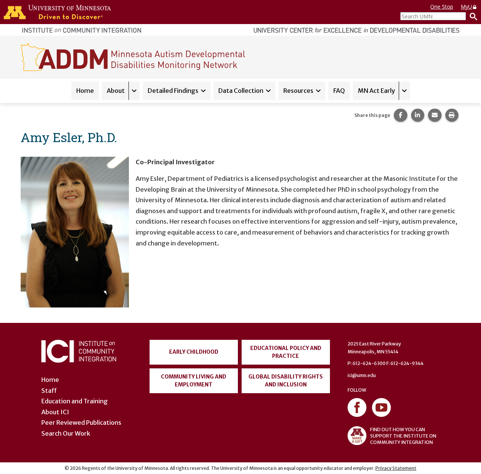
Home (85, 90)
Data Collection (240, 90)
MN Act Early (376, 90)
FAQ (339, 90)
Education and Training (74, 401)
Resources (298, 90)
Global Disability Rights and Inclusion (285, 380)
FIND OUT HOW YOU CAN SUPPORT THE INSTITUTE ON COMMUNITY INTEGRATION (403, 436)
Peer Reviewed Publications (81, 422)
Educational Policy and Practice (285, 352)
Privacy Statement (395, 468)
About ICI (55, 412)
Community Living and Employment (193, 380)
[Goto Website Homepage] (133, 57)
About (116, 90)
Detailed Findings (173, 90)
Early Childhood (193, 351)
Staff (49, 390)
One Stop (441, 6)
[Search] (471, 16)
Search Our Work (65, 433)
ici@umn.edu (362, 375)
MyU (466, 6)
